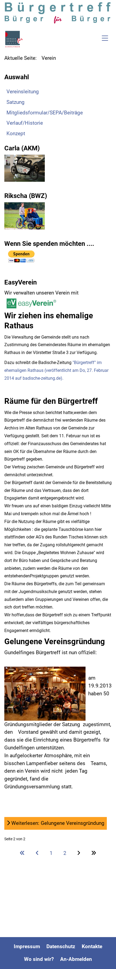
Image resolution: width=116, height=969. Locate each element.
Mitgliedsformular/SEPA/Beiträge (44, 113)
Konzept (15, 133)
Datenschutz (60, 946)
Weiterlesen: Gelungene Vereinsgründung (57, 823)
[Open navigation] (105, 39)
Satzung (15, 102)
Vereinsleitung (22, 91)
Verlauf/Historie (24, 123)
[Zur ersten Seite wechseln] (22, 853)
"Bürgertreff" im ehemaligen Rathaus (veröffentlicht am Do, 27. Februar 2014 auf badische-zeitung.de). (56, 370)
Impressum (27, 946)
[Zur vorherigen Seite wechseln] (37, 853)
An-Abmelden (76, 959)
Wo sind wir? (39, 959)
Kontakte (92, 946)
